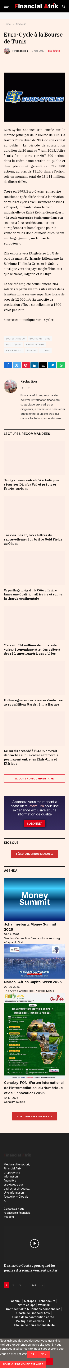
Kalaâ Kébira (14, 350)
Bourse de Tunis (40, 338)
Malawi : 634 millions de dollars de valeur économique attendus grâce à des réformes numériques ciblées (32, 649)
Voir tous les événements (34, 1116)
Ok (32, 1354)
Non (43, 1354)
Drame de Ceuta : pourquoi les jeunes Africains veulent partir (31, 1267)
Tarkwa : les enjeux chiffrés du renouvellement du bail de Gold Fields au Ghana (33, 539)
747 (34, 1285)
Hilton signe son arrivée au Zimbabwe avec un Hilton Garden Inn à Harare (33, 702)
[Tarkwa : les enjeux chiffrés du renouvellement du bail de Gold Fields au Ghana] (34, 513)
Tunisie (45, 350)
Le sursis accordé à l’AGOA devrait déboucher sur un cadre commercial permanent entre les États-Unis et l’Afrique (31, 757)
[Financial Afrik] (36, 6)
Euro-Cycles (13, 344)
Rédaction (22, 50)
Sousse (31, 350)
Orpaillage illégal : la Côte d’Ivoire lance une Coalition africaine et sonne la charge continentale (33, 594)
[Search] (63, 6)
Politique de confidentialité (23, 1364)
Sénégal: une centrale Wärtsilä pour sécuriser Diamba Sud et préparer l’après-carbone (32, 484)
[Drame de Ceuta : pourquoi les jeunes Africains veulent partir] (34, 1243)
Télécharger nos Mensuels (34, 853)
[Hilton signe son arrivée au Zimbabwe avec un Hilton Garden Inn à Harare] (34, 678)
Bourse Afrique (15, 338)
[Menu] (6, 6)
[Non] (49, 1361)
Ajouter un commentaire (34, 778)
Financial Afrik (35, 344)
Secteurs (54, 51)
